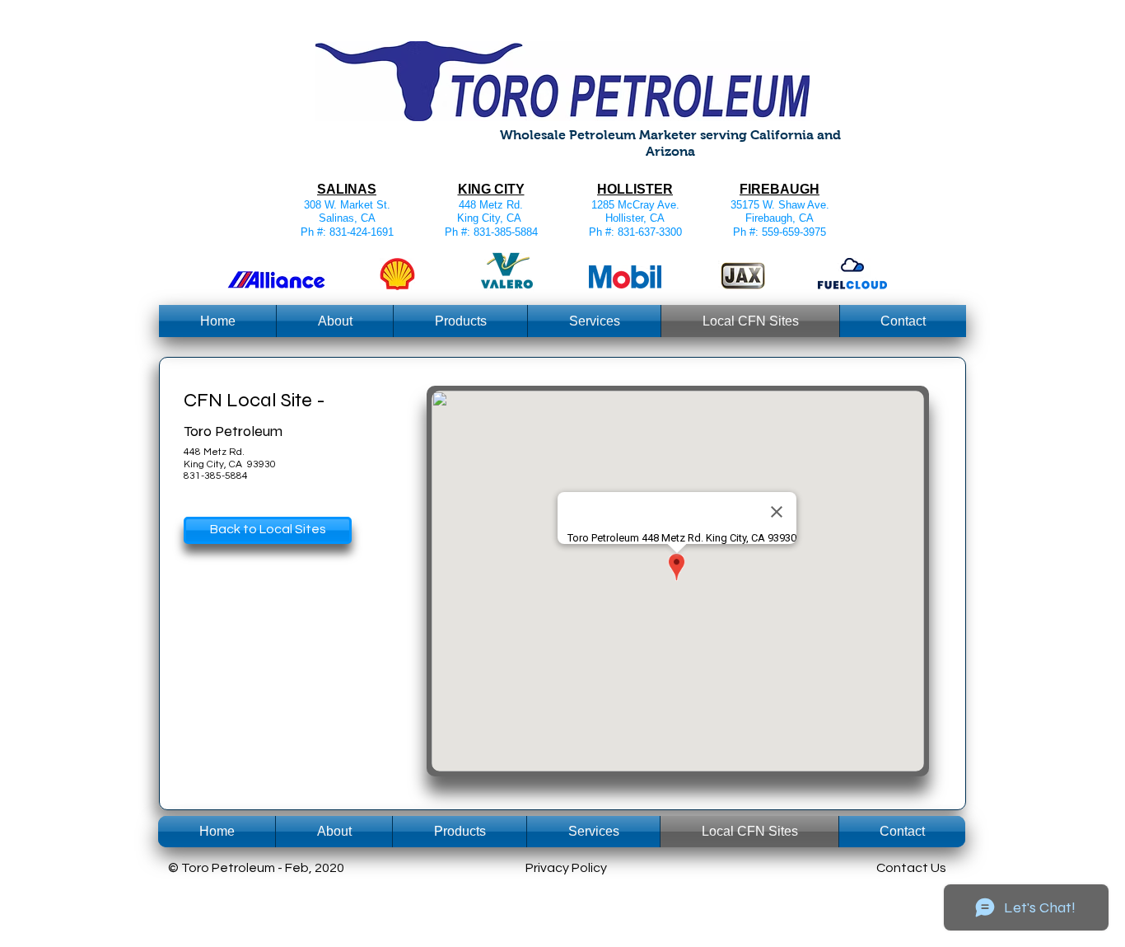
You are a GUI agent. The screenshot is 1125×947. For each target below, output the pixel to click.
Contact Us (911, 867)
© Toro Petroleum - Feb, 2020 (256, 867)
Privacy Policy (566, 867)
